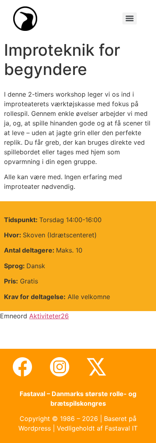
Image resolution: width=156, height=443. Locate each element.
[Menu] (129, 18)
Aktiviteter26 (49, 316)
